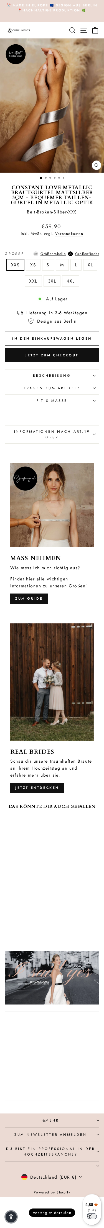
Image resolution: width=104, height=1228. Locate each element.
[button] (11, 1217)
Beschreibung (52, 375)
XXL (33, 281)
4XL (71, 281)
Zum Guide (29, 598)
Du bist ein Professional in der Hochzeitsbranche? (50, 1151)
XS (33, 265)
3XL (52, 281)
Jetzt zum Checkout (52, 355)
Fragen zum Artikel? (52, 388)
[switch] (92, 1216)
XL (90, 265)
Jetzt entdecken (37, 787)
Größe (52, 254)
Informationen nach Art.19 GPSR (52, 434)
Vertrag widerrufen (52, 1212)
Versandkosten (69, 233)
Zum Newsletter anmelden (50, 1134)
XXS (15, 265)
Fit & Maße (52, 400)
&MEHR (50, 1120)
